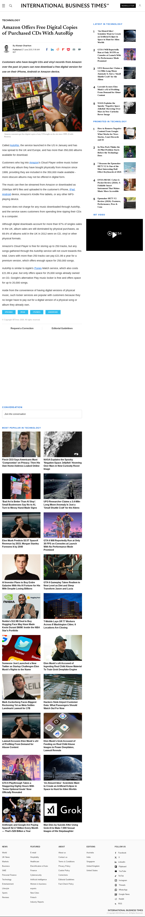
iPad (72, 189)
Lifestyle (5, 888)
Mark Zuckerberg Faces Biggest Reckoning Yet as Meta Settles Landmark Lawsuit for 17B (19, 705)
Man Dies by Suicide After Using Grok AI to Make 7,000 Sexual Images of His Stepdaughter (61, 828)
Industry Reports (37, 902)
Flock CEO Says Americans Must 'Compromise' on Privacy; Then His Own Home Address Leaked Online (21, 462)
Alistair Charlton (23, 45)
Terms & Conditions (66, 861)
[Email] (73, 49)
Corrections (63, 875)
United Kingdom (93, 866)
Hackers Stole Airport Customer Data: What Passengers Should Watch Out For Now (61, 705)
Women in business (38, 884)
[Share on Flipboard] (63, 49)
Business (6, 866)
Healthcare (34, 861)
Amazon (34, 162)
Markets (5, 861)
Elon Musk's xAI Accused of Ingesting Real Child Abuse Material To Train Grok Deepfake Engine (63, 666)
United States (92, 870)
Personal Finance (9, 875)
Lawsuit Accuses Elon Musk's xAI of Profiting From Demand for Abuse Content (20, 744)
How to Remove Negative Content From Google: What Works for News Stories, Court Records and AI (109, 134)
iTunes (38, 268)
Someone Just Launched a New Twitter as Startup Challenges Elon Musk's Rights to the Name (20, 666)
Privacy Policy (64, 866)
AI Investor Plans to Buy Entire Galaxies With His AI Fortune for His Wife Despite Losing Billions (21, 585)
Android (6, 194)
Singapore (91, 861)
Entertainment (8, 884)
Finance (33, 870)
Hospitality (34, 857)
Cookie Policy (64, 870)
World (4, 853)
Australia (90, 853)
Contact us (62, 857)
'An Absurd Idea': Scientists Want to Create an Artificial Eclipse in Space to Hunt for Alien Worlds (61, 786)
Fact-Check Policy (66, 884)
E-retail (33, 853)
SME (4, 870)
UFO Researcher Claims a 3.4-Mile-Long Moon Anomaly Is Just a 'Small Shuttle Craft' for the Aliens (62, 504)
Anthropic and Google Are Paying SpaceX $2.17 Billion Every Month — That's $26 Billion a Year (20, 828)
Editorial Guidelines (62, 328)
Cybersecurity (36, 875)
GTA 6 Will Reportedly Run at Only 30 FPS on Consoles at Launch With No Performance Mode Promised (109, 55)
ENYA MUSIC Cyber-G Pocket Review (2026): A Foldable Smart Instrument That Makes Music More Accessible (109, 185)
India (88, 857)
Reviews (5, 897)
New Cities (34, 893)
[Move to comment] (79, 49)
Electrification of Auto (39, 866)
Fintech (33, 897)
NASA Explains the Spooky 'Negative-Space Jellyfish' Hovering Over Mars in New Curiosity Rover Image (109, 109)
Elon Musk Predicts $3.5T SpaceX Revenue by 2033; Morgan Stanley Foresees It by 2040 (20, 543)
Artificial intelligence (38, 879)
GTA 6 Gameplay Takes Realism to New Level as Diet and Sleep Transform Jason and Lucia (62, 585)
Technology (6, 879)
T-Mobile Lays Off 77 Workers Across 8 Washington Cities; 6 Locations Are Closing (60, 624)
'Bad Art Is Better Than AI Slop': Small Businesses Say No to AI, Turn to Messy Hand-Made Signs (19, 504)
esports (33, 888)
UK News (6, 857)
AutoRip (14, 145)
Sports (5, 893)
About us (62, 853)
